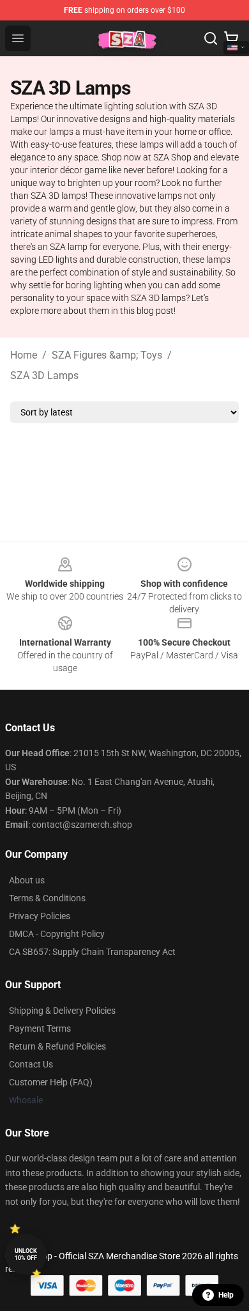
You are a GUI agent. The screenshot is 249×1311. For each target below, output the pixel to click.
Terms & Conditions (47, 898)
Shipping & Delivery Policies (62, 1010)
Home (23, 355)
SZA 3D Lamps (44, 375)
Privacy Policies (39, 916)
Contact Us (31, 1064)
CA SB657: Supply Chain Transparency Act (92, 952)
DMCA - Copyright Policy (57, 934)
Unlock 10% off (26, 1254)
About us (27, 880)
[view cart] (231, 38)
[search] (210, 38)
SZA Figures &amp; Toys (107, 355)
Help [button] (226, 1295)
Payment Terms (40, 1028)
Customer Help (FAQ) (51, 1082)
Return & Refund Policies (57, 1046)
